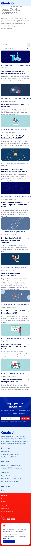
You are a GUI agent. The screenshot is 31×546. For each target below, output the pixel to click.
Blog (2, 490)
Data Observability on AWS (10, 481)
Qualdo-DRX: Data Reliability (10, 465)
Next (5, 391)
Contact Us (5, 509)
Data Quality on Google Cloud (11, 479)
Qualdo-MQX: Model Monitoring (11, 468)
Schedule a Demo (7, 511)
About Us (4, 506)
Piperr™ (4, 501)
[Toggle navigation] (29, 3)
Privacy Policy (6, 538)
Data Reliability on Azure (9, 476)
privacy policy (22, 421)
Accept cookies (8, 542)
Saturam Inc (5, 499)
